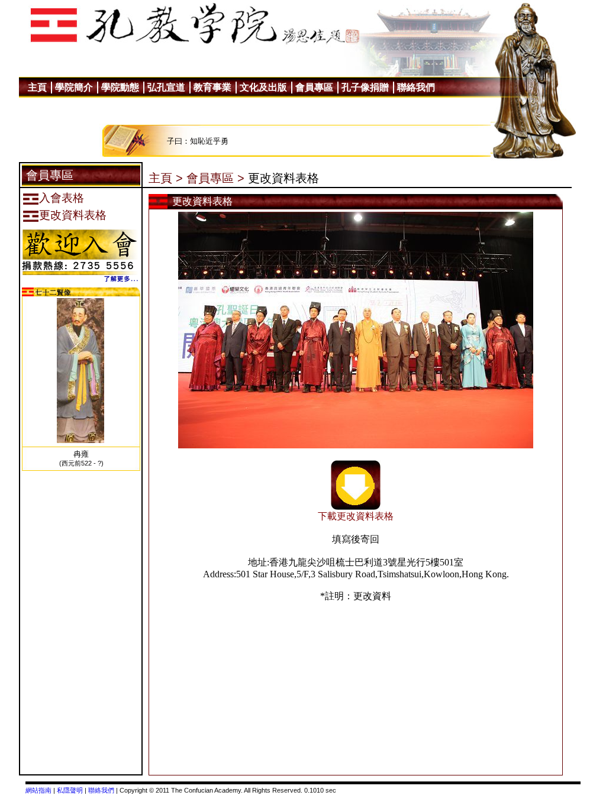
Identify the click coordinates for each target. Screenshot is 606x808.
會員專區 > (215, 178)
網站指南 (38, 790)
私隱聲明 (70, 790)
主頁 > (166, 178)
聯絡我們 (101, 790)
